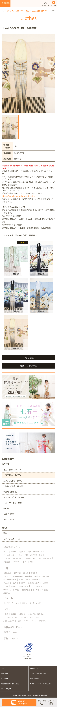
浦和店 (13, 586)
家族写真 (6, 562)
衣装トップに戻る (28, 365)
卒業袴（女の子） (10, 491)
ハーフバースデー (9, 555)
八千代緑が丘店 (33, 583)
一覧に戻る (28, 357)
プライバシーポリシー (38, 673)
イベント (8, 598)
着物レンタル (10, 638)
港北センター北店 (9, 583)
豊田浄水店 (26, 590)
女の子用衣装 (8, 514)
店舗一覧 (51, 700)
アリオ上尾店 (23, 586)
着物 (5, 533)
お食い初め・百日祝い (36, 551)
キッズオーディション (11, 603)
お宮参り (22, 551)
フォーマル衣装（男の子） (14, 502)
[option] (28, 73)
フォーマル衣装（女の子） (14, 497)
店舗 (5, 568)
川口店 (5, 586)
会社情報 (4, 673)
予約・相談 (42, 700)
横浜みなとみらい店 (41, 576)
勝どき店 (34, 573)
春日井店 (36, 590)
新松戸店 (22, 583)
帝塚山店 (45, 590)
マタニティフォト (44, 558)
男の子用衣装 (8, 519)
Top (2, 668)
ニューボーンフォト (10, 617)
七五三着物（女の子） (12, 469)
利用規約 (4, 678)
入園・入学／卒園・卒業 (12, 621)
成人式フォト (31, 558)
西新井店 (28, 576)
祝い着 (6, 508)
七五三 (5, 551)
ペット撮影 (29, 562)
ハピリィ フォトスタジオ (14, 11)
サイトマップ (6, 689)
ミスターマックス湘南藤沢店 (29, 579)
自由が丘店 (7, 573)
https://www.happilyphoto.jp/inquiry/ (18, 196)
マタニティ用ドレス (11, 538)
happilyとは (34, 668)
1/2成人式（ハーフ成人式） (13, 558)
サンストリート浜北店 (11, 590)
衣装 (27, 11)
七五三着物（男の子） (40, 11)
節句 (20, 555)
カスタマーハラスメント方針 (40, 683)
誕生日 (13, 551)
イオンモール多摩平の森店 (13, 576)
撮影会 (24, 603)
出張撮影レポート (13, 627)
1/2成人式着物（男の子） (14, 486)
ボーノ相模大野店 (9, 579)
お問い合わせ (34, 678)
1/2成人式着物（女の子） (14, 480)
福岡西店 (6, 593)
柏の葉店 (45, 583)
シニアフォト (17, 562)
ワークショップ (35, 603)
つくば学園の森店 (37, 586)
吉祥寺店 (17, 573)
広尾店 (25, 573)
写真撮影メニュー (13, 547)
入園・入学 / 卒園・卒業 (33, 555)
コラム (6, 609)
